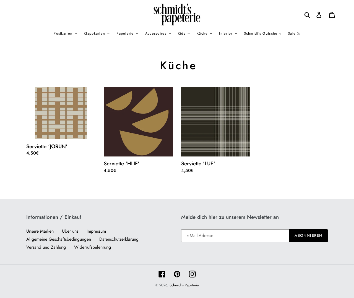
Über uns (70, 231)
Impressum (96, 231)
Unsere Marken (40, 231)
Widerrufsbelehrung (92, 247)
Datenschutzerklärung (119, 239)
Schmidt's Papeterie (184, 285)
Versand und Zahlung (46, 247)
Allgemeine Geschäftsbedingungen (58, 239)
